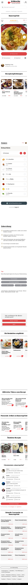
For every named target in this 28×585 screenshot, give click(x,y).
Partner (18, 574)
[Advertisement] (14, 374)
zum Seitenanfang (14, 567)
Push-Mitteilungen (19, 570)
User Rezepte (19, 290)
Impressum (14, 576)
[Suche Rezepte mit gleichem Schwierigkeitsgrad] (25, 20)
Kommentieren (10, 472)
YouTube (14, 579)
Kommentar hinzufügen (14, 503)
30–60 (2, 20)
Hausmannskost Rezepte (10, 291)
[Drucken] (25, 58)
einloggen (12, 506)
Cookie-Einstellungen (5, 572)
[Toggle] (25, 2)
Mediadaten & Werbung (11, 574)
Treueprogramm (4, 570)
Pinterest (9, 579)
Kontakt (2, 574)
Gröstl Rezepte (5, 290)
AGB (23, 574)
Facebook (3, 579)
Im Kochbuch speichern (14, 282)
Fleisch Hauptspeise (20, 555)
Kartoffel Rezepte (12, 290)
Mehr (17, 291)
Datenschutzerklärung (5, 576)
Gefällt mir (18, 472)
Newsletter (12, 570)
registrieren (19, 506)
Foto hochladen (14, 278)
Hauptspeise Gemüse (6, 555)
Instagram (19, 579)
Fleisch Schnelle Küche (21, 520)
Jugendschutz (21, 576)
